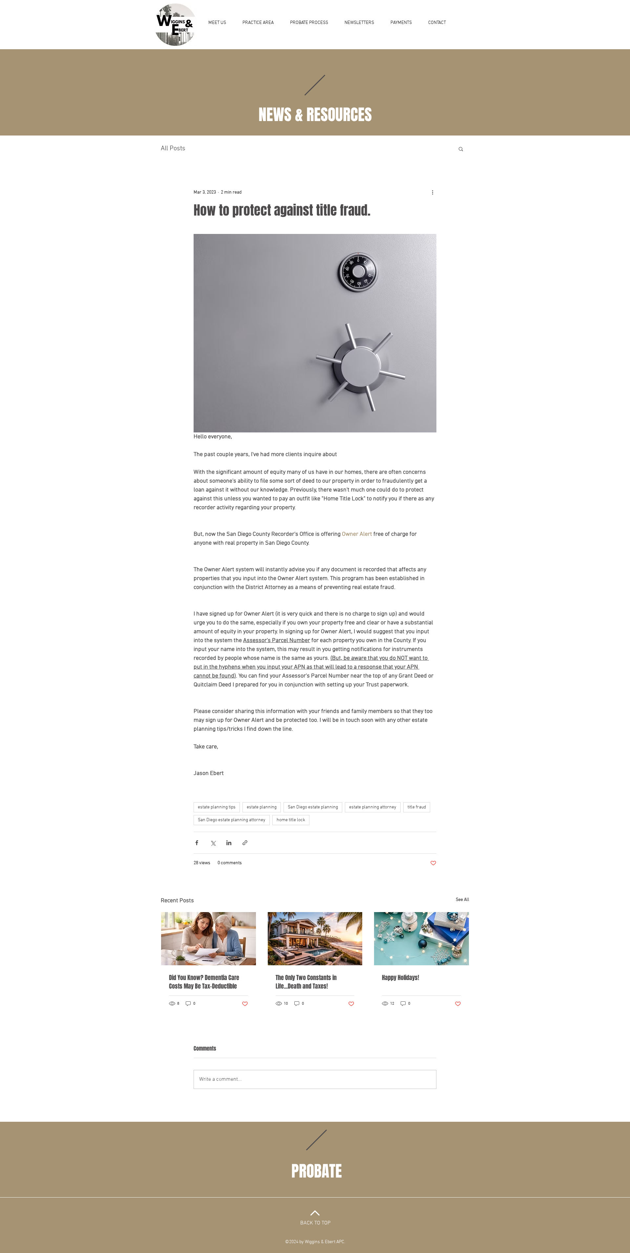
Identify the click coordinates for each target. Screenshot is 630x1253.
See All (462, 900)
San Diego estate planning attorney (231, 820)
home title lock (291, 820)
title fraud (417, 807)
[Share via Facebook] (197, 843)
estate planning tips (217, 807)
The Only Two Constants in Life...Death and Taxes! (306, 982)
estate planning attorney (372, 807)
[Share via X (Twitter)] (213, 843)
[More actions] (432, 192)
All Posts (173, 149)
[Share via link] (245, 843)
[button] (461, 148)
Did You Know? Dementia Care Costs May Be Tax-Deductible (204, 982)
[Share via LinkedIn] (229, 843)
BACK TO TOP (315, 1223)
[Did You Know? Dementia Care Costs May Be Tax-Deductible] (208, 938)
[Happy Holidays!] (421, 938)
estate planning (262, 807)
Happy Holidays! (400, 977)
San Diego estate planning (313, 807)
